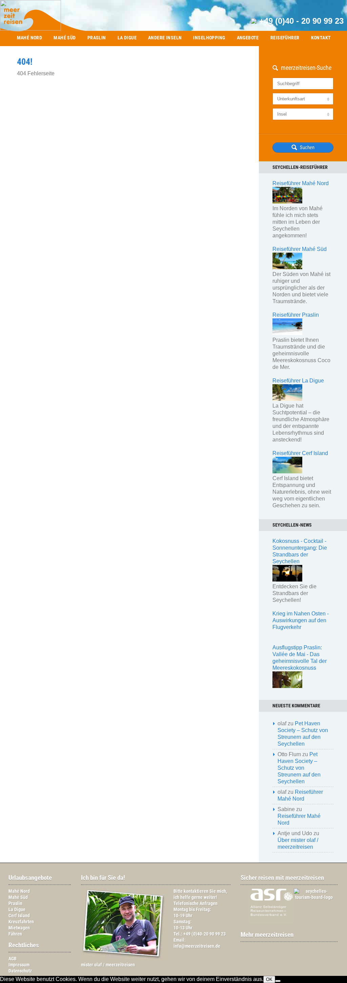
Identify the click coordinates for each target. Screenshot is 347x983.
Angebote (248, 37)
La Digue (127, 37)
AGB (12, 959)
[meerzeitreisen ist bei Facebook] (285, 948)
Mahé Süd (65, 37)
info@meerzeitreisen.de (197, 946)
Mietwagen (19, 928)
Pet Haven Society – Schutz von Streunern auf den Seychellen (299, 767)
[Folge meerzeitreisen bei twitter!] (292, 948)
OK (269, 979)
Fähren (15, 934)
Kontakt (321, 37)
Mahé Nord (29, 37)
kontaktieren (196, 891)
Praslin (96, 37)
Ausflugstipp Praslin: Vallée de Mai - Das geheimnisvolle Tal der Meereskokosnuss (299, 658)
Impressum (18, 965)
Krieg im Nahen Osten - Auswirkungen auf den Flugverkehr (300, 620)
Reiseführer (285, 37)
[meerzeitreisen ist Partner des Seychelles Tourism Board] (310, 897)
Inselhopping (209, 37)
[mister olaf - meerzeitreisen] (124, 959)
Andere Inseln (165, 37)
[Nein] (278, 981)
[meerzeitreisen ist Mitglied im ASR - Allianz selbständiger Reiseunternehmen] (268, 922)
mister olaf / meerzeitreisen (108, 965)
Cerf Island (19, 916)
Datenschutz (20, 971)
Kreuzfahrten (21, 922)
